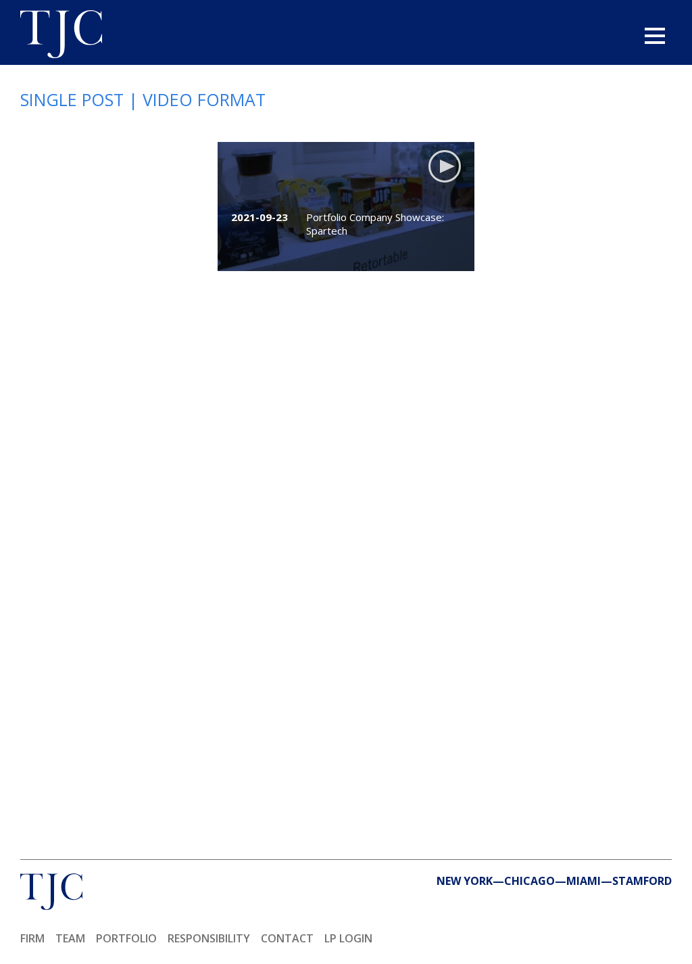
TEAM (70, 938)
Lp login (348, 938)
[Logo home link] (61, 36)
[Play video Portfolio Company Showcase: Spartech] (346, 206)
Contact (287, 938)
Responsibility (209, 938)
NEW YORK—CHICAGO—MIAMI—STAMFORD (554, 880)
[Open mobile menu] (655, 36)
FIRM (32, 938)
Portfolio (126, 938)
